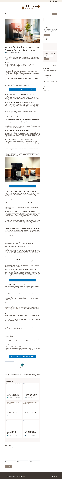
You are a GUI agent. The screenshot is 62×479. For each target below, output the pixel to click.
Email (18, 461)
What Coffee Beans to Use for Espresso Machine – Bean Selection (13, 432)
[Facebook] (50, 1)
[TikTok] (56, 1)
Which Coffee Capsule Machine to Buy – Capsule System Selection (13, 395)
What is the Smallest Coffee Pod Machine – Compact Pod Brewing (31, 395)
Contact (17, 1)
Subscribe (54, 13)
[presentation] (14, 387)
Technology (38, 1)
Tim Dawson (8, 52)
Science (33, 1)
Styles (13, 1)
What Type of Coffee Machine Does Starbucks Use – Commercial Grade (13, 374)
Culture (25, 1)
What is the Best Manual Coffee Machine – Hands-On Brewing (13, 413)
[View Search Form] (5, 13)
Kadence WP (24, 476)
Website (31, 461)
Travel (43, 1)
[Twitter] (52, 1)
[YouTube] (55, 1)
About (9, 1)
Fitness (29, 1)
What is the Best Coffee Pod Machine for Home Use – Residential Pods (32, 374)
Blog (6, 1)
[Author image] (5, 52)
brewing (6, 360)
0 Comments (19, 52)
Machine (13, 360)
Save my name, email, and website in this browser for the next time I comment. (17, 463)
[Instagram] (53, 1)
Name (6, 461)
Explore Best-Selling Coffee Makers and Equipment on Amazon (23, 89)
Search (44, 63)
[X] (54, 476)
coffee (9, 360)
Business (21, 1)
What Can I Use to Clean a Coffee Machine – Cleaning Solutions (31, 413)
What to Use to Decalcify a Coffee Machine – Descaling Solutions (30, 432)
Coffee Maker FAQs (8, 44)
